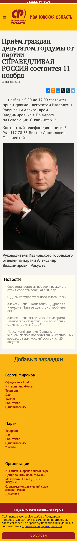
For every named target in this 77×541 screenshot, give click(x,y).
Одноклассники (15, 407)
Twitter (10, 398)
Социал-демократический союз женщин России (26, 488)
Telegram (11, 390)
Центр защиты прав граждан (25, 475)
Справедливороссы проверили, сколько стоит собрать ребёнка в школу (35, 288)
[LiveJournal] (68, 90)
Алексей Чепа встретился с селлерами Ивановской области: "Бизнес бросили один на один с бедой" (34, 321)
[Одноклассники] (53, 90)
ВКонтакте (12, 402)
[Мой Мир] (58, 90)
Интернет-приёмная (19, 386)
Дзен (8, 394)
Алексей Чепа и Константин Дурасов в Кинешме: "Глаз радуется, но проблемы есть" (35, 307)
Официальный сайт (18, 382)
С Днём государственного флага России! (36, 297)
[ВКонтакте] (48, 90)
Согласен (38, 535)
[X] (63, 90)
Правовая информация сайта (42, 526)
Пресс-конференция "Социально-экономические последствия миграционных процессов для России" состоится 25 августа (38, 337)
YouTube (10, 447)
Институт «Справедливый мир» (27, 470)
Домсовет (12, 493)
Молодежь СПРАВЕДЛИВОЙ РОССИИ (24, 481)
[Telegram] (73, 90)
